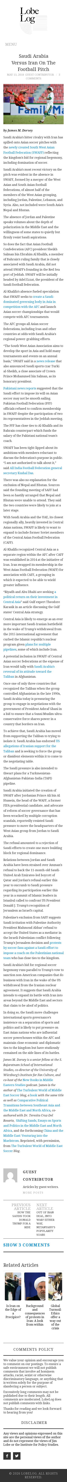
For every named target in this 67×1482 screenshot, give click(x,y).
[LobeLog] (33, 20)
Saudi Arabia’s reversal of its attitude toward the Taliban (29, 671)
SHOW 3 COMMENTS (26, 1245)
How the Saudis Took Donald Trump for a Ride (21, 1220)
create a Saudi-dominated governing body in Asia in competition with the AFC (29, 302)
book (33, 1095)
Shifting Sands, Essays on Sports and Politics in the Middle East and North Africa (32, 1125)
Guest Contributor (39, 74)
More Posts (33, 1192)
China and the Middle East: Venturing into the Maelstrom (33, 1136)
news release (45, 361)
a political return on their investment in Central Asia (30, 597)
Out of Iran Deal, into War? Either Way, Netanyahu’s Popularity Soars (45, 1223)
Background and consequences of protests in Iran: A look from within (35, 1315)
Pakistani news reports (19, 388)
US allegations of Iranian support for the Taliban (31, 746)
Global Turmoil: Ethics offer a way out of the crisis (55, 1317)
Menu (11, 44)
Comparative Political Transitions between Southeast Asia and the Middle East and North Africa (31, 1105)
